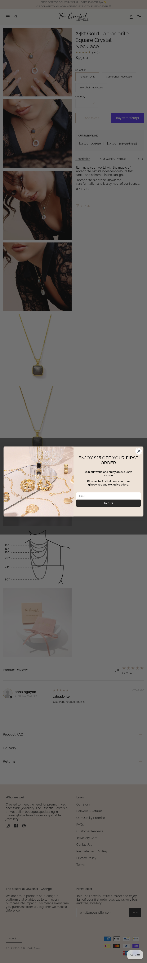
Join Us (108, 503)
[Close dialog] (139, 451)
